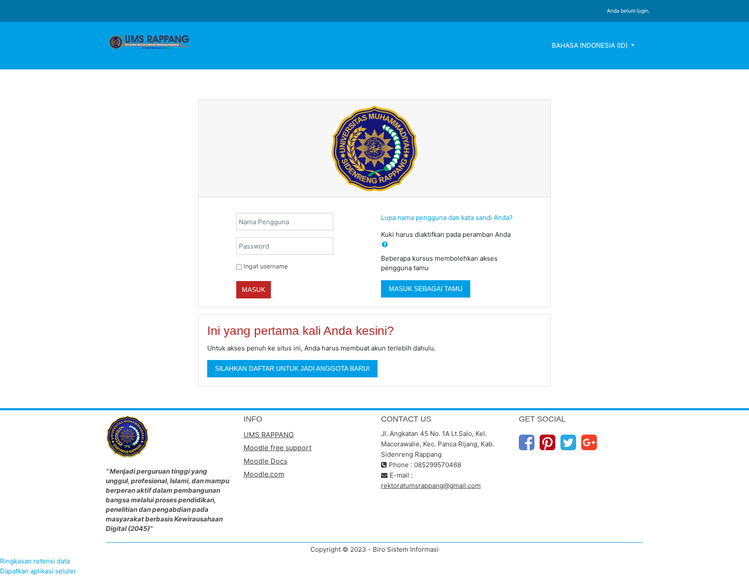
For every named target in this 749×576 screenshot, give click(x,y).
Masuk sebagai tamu (425, 288)
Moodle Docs (265, 461)
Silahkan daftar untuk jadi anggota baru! (292, 368)
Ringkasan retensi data (35, 561)
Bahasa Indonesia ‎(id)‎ (590, 45)
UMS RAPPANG (269, 434)
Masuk (253, 289)
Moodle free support (278, 447)
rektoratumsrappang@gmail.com (431, 485)
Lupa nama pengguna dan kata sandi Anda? (447, 217)
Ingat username (266, 266)
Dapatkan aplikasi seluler (38, 571)
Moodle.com (264, 474)
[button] (385, 244)
